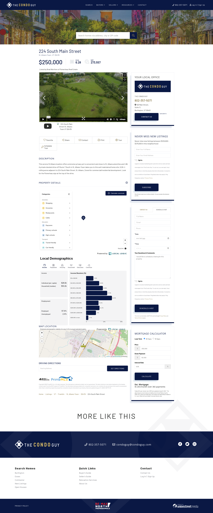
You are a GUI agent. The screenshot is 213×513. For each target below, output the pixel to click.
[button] (133, 35)
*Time (137, 244)
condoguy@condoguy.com (133, 444)
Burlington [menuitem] (19, 473)
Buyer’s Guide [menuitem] (85, 473)
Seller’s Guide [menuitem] (85, 476)
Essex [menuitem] (17, 476)
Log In (194, 5)
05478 (83, 394)
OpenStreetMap (116, 356)
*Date (137, 234)
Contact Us (146, 117)
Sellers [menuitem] (112, 5)
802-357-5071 (181, 5)
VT (55, 394)
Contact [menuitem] (142, 5)
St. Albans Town (72, 394)
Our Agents (163, 113)
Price (136, 345)
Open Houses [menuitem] (21, 487)
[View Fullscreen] (41, 341)
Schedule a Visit (161, 209)
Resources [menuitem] (127, 5)
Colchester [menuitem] (20, 480)
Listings (48, 394)
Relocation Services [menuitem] (88, 480)
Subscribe (146, 187)
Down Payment (140, 354)
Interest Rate (139, 363)
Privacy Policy (148, 178)
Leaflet (108, 356)
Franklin (61, 394)
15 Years (157, 339)
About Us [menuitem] (83, 483)
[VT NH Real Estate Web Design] (185, 506)
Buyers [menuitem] (99, 5)
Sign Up (201, 5)
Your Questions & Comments (145, 253)
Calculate (146, 376)
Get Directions (117, 368)
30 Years (149, 339)
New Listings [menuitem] (20, 483)
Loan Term (138, 339)
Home (41, 394)
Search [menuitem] (89, 5)
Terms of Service (139, 318)
